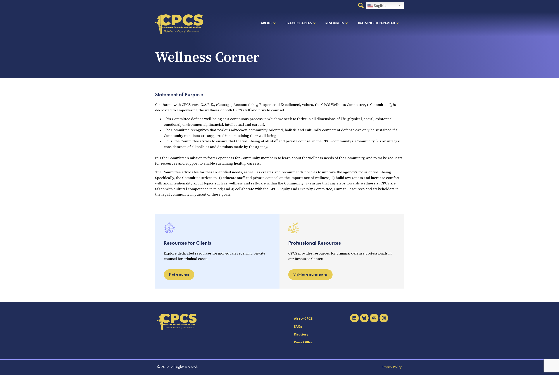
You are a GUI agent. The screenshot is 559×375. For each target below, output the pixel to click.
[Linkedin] (354, 318)
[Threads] (374, 318)
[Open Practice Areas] (314, 23)
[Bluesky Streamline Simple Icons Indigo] (364, 318)
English (379, 5)
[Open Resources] (346, 23)
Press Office (303, 342)
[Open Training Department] (397, 23)
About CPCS (303, 319)
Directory (301, 334)
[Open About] (274, 23)
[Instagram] (384, 318)
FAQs (298, 326)
